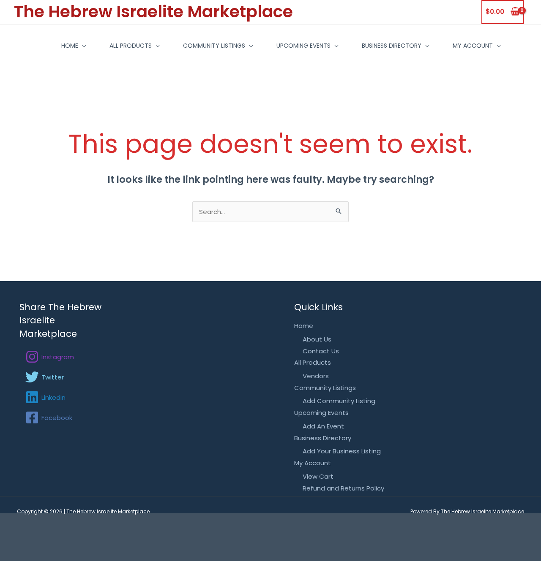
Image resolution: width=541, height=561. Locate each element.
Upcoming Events (303, 45)
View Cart (318, 476)
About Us (317, 339)
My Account (473, 45)
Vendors (316, 375)
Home (69, 45)
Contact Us (321, 351)
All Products (130, 45)
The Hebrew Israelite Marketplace (153, 11)
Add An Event (323, 426)
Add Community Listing (339, 400)
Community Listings (214, 45)
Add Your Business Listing (342, 451)
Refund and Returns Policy (343, 488)
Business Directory (391, 45)
